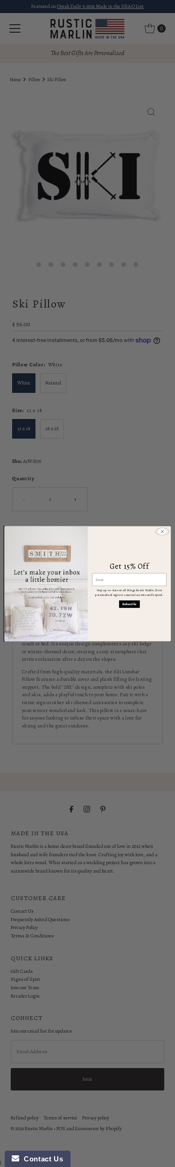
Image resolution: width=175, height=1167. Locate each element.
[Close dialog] (162, 531)
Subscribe (129, 603)
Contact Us (41, 1159)
